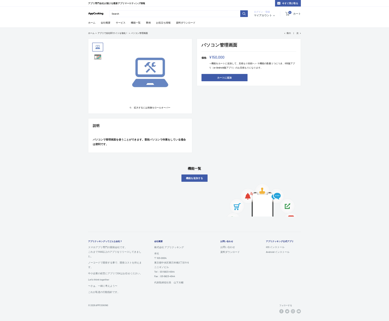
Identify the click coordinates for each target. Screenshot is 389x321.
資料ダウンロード (185, 22)
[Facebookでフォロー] (281, 311)
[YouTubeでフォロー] (299, 311)
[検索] (244, 13)
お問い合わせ (227, 247)
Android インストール (277, 251)
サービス (121, 22)
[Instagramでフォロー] (293, 311)
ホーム (91, 22)
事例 (148, 22)
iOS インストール (275, 247)
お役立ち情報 (163, 22)
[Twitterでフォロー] (287, 311)
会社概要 (105, 22)
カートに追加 (224, 77)
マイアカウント (263, 15)
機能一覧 (136, 22)
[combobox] (174, 13)
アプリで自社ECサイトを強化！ (113, 33)
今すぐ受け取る (290, 3)
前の (289, 33)
